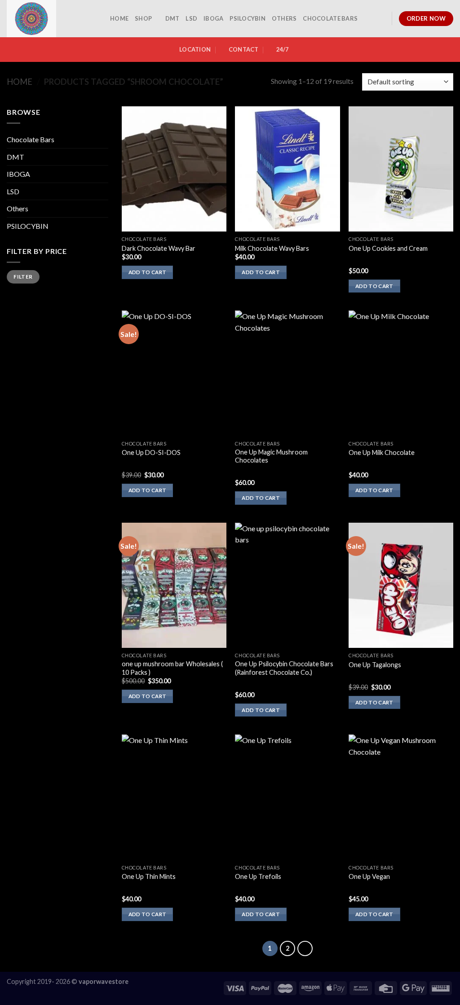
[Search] (381, 18)
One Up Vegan (369, 876)
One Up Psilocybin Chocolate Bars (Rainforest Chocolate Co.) (284, 668)
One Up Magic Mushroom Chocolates (271, 456)
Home (19, 82)
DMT (172, 18)
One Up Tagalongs (375, 665)
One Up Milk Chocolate (382, 452)
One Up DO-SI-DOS (151, 452)
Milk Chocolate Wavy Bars (272, 248)
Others (284, 18)
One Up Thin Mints (149, 876)
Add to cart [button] (147, 272)
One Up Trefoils (258, 876)
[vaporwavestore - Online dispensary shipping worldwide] (52, 18)
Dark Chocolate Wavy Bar (158, 248)
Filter (22, 276)
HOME (119, 18)
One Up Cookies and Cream (388, 248)
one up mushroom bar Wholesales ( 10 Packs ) (172, 668)
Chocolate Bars (330, 18)
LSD (191, 18)
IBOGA (213, 18)
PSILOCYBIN (247, 18)
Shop (143, 18)
